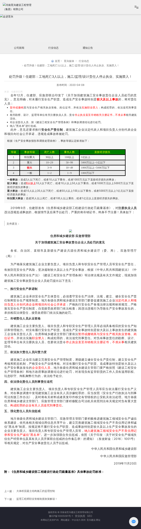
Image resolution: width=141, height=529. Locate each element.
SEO (89, 515)
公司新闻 (19, 47)
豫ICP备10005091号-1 (61, 515)
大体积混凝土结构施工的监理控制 (35, 491)
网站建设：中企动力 (70, 520)
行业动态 (53, 47)
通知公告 (88, 47)
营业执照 (80, 515)
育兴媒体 (69, 61)
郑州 (83, 520)
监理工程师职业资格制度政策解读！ (36, 499)
